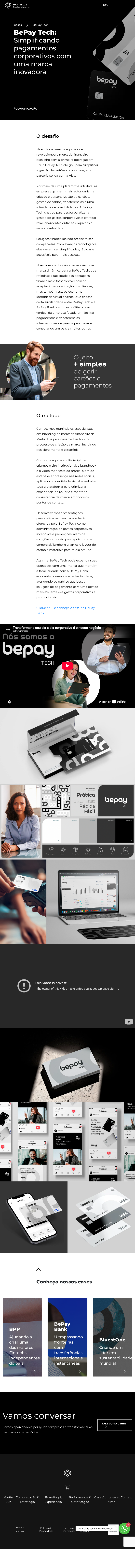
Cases (98, 1497)
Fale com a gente (114, 1423)
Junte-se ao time (111, 1500)
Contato (126, 1497)
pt (105, 5)
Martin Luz (8, 1500)
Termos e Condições (69, 1530)
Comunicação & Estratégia (27, 1500)
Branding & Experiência (53, 1500)
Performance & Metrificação (80, 1500)
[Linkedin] (67, 1487)
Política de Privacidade (46, 1530)
